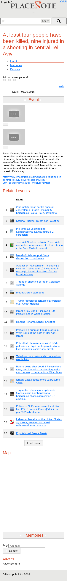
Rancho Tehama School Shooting (35, 321)
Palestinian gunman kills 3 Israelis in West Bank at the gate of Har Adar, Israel (37, 332)
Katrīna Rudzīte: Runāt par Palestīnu (38, 220)
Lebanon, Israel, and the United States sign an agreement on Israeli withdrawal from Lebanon (39, 422)
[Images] (5, 80)
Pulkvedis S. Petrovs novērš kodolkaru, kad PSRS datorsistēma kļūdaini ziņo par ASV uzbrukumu (39, 409)
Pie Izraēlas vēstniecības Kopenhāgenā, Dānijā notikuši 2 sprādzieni (35, 231)
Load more (33, 443)
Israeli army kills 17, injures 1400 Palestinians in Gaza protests (35, 312)
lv (63, 86)
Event (13, 61)
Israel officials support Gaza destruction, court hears (32, 257)
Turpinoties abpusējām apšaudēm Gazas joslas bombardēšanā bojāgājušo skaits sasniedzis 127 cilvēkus (36, 394)
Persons (15, 69)
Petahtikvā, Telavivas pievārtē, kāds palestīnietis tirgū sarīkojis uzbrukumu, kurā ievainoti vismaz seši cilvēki (38, 346)
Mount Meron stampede (30, 292)
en (60, 86)
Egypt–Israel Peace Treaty (31, 433)
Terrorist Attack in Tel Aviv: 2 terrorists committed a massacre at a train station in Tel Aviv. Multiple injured (39, 245)
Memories (16, 65)
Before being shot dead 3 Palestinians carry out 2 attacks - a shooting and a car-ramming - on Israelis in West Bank (39, 369)
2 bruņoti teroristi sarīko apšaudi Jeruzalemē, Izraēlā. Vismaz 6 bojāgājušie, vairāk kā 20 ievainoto (36, 209)
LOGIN (63, 1)
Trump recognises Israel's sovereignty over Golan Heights (38, 302)
